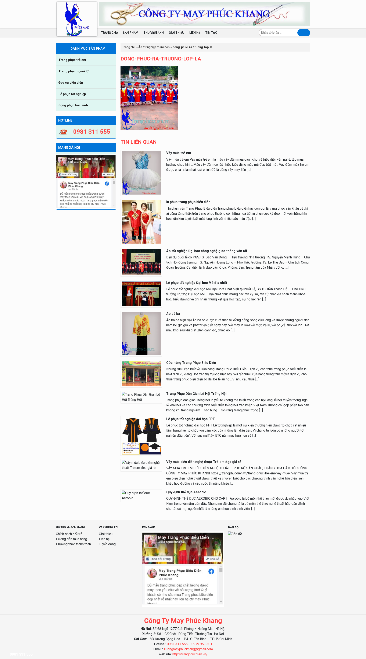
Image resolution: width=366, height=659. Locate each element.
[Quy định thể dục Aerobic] (141, 495)
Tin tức (211, 32)
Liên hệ (194, 32)
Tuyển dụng (107, 544)
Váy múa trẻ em (178, 153)
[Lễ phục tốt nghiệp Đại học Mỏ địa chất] (141, 293)
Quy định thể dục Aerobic (186, 492)
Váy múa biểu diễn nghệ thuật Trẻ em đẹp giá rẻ (203, 462)
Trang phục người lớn (74, 71)
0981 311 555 (177, 644)
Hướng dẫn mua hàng (71, 539)
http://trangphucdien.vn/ (190, 654)
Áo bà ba (173, 314)
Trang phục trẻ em (72, 60)
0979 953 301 (201, 644)
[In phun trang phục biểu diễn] (141, 222)
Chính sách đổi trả (69, 534)
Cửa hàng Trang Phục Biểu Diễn (191, 363)
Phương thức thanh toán (73, 544)
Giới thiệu (176, 32)
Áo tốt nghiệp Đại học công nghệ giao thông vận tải (206, 251)
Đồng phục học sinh (73, 105)
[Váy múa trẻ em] (141, 173)
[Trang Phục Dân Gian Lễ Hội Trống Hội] (141, 397)
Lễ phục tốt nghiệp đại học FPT (190, 419)
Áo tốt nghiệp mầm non (154, 47)
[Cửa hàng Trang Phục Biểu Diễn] (141, 374)
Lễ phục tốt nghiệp (72, 94)
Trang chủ (109, 32)
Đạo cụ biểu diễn (70, 82)
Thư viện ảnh (153, 32)
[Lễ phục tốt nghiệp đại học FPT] (141, 436)
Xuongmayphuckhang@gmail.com (188, 649)
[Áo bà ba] (141, 333)
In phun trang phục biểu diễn (188, 202)
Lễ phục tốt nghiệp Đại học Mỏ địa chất (196, 283)
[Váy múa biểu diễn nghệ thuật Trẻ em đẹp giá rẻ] (141, 465)
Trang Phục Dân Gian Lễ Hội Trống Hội (196, 394)
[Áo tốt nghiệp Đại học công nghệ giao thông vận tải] (141, 262)
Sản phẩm (130, 32)
